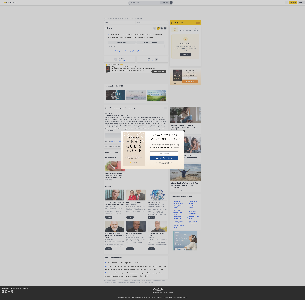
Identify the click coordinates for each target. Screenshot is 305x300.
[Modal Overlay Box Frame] (152, 150)
